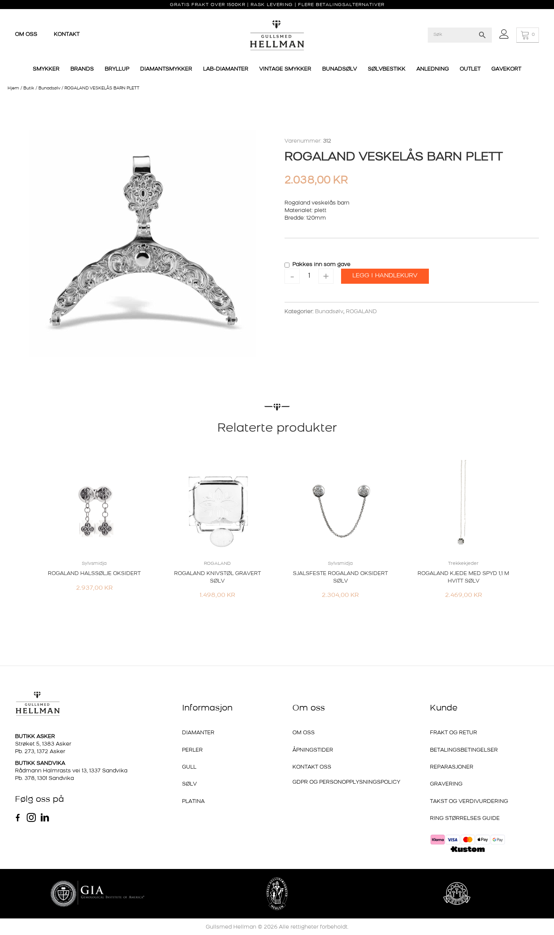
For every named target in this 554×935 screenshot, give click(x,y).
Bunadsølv (49, 88)
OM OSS (27, 34)
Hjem (13, 88)
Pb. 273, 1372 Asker (40, 752)
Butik (28, 88)
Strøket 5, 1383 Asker (43, 744)
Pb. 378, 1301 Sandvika (44, 778)
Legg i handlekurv (385, 276)
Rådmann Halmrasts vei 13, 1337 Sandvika (71, 771)
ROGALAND (361, 312)
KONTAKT (67, 34)
